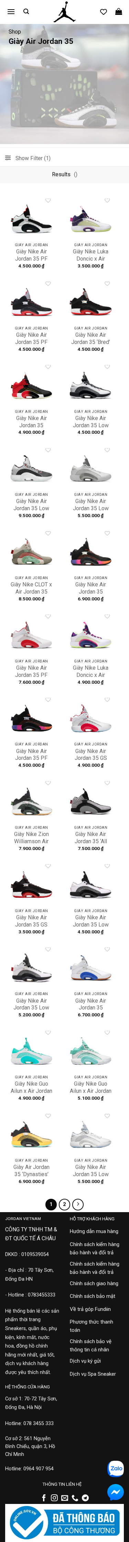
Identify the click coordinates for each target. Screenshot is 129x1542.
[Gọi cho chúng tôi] (75, 1498)
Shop (15, 31)
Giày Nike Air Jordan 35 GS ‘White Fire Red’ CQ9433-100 (90, 762)
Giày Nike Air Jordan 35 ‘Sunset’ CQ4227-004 (91, 595)
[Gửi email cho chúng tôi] (64, 1498)
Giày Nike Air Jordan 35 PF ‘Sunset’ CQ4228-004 (31, 762)
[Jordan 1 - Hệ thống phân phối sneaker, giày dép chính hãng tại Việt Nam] (64, 12)
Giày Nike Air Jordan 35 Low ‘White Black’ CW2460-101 (91, 429)
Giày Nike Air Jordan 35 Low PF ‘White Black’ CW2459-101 (91, 928)
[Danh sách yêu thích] (103, 11)
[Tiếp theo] (78, 1204)
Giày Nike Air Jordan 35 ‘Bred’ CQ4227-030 (90, 342)
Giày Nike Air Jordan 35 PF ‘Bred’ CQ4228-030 (31, 345)
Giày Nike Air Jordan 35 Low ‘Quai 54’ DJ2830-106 (31, 512)
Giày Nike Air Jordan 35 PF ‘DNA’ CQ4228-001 (31, 262)
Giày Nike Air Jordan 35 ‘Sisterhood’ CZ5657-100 (90, 1011)
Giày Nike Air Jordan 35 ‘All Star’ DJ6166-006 (90, 845)
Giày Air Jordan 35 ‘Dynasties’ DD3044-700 (31, 1174)
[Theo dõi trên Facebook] (44, 1498)
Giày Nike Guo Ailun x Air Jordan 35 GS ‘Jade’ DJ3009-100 (90, 1094)
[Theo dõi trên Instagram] (54, 1498)
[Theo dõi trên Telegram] (85, 1498)
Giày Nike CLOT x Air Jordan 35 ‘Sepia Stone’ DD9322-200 (31, 595)
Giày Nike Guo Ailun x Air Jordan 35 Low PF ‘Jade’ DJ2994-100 (31, 1094)
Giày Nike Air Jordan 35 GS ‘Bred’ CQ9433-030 (31, 928)
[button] (11, 11)
